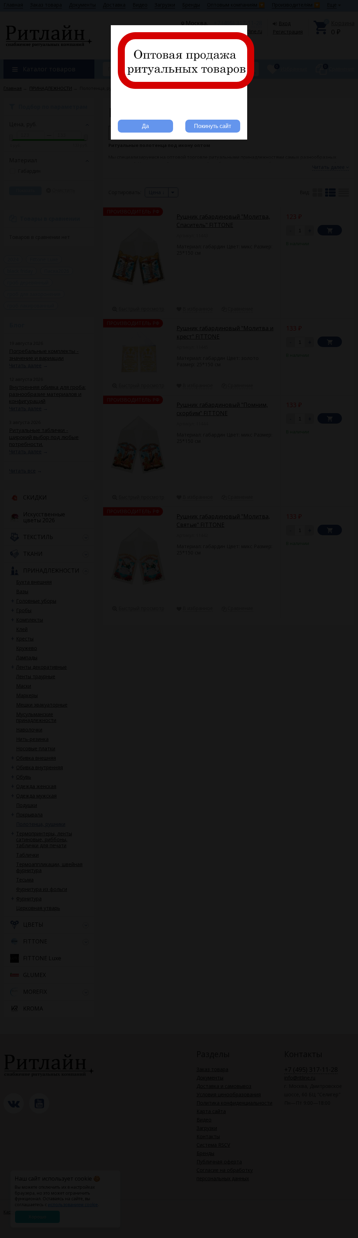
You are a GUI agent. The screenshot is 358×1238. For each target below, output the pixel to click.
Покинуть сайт (212, 126)
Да (145, 126)
